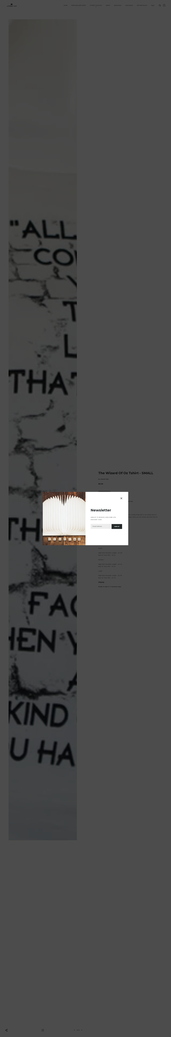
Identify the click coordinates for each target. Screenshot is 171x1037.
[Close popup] (121, 498)
